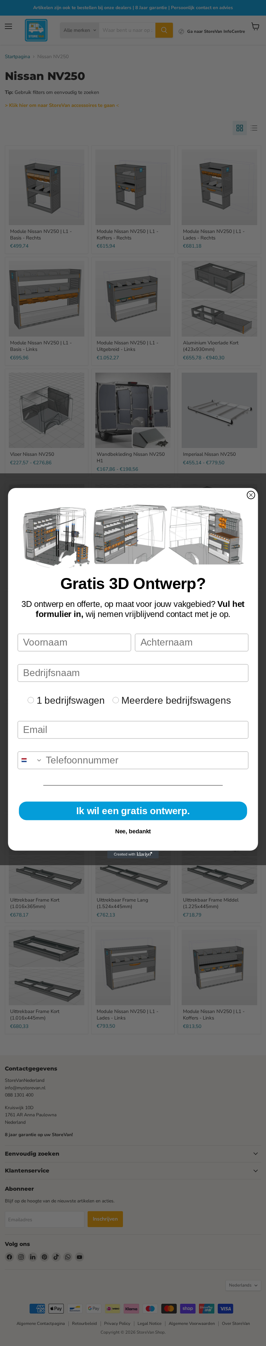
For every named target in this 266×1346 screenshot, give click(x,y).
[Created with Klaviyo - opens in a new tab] (133, 854)
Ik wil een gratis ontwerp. (133, 810)
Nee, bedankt (133, 831)
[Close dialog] (251, 495)
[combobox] (30, 759)
